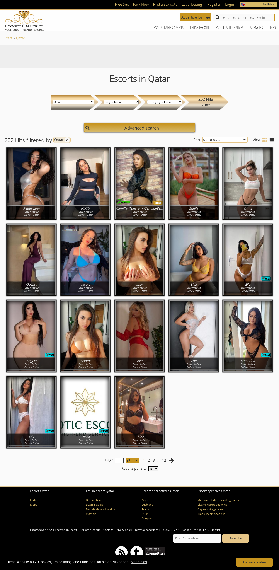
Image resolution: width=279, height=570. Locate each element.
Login (229, 4)
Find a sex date (165, 4)
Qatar (20, 38)
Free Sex (122, 4)
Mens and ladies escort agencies (218, 500)
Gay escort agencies (210, 509)
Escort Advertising (41, 530)
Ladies (34, 500)
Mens (33, 505)
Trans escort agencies (211, 514)
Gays (145, 500)
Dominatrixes (94, 500)
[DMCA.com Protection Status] (154, 552)
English (267, 4)
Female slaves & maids (100, 509)
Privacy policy (124, 530)
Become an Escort (66, 530)
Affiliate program (90, 530)
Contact (108, 530)
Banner (186, 530)
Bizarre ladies (94, 505)
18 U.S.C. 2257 (170, 530)
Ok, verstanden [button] (254, 562)
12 (164, 460)
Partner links (201, 530)
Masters (91, 514)
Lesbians (147, 505)
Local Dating (192, 4)
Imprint (215, 530)
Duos (145, 514)
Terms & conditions (146, 530)
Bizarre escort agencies (212, 505)
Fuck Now (141, 4)
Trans (145, 509)
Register (214, 4)
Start (8, 38)
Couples (147, 518)
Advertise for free (195, 17)
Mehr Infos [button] (139, 562)
